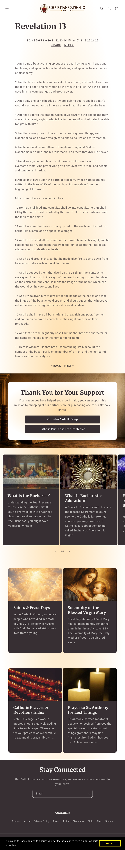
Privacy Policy (41, 821)
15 (69, 40)
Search (109, 821)
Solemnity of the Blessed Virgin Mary (87, 610)
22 (96, 40)
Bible (90, 821)
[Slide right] (69, 551)
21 (92, 40)
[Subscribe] (89, 794)
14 (65, 40)
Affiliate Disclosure (73, 821)
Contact (16, 821)
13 (61, 40)
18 (80, 40)
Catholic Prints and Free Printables (62, 429)
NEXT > (69, 45)
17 (77, 40)
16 (73, 40)
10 (49, 40)
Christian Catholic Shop (62, 419)
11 (53, 40)
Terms (56, 821)
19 (84, 40)
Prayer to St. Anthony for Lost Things (88, 710)
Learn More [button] (11, 845)
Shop (99, 821)
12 (57, 40)
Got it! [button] (110, 843)
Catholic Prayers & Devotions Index (30, 710)
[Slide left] (55, 551)
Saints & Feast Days (31, 607)
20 (88, 40)
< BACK (56, 45)
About (27, 821)
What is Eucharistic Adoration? (83, 498)
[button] (7, 8)
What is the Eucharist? (29, 495)
